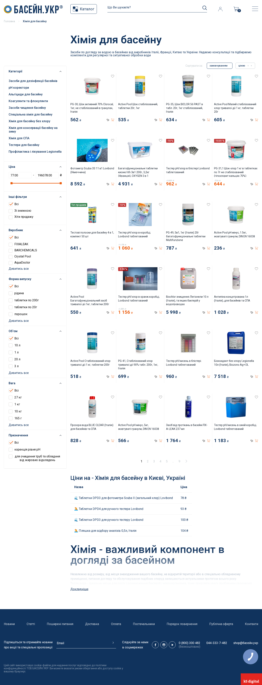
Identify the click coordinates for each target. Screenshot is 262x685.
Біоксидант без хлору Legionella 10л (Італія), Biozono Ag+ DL (234, 362)
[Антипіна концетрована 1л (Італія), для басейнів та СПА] (236, 278)
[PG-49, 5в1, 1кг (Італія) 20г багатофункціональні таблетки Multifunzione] (188, 214)
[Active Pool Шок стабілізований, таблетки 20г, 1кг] (140, 86)
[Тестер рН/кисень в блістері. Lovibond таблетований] (188, 342)
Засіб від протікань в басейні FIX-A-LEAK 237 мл (187, 427)
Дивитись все (19, 268)
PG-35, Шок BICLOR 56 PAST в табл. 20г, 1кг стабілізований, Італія (184, 108)
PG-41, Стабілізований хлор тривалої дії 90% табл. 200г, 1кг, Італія (138, 364)
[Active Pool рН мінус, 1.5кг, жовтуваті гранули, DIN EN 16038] (236, 214)
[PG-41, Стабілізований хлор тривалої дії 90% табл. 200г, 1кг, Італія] (140, 342)
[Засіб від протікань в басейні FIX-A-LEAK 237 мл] (188, 407)
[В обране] (112, 76)
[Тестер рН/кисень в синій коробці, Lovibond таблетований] (236, 407)
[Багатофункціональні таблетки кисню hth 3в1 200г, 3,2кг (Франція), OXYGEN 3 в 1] (140, 150)
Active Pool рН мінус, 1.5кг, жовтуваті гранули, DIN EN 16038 (234, 234)
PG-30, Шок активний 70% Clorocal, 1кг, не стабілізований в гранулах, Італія (92, 108)
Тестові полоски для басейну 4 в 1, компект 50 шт (92, 234)
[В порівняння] (108, 119)
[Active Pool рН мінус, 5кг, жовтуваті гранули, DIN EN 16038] (140, 407)
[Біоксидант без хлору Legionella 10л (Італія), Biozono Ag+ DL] (236, 342)
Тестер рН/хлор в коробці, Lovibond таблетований (134, 234)
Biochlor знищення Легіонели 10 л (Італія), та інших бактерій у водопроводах (187, 300)
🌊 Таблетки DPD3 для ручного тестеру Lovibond (108, 520)
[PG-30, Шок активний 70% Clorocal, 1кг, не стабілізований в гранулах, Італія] (92, 86)
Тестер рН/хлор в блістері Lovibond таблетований (188, 170)
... (173, 461)
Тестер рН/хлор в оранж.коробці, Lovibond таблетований (139, 298)
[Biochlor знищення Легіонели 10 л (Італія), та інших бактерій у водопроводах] (188, 278)
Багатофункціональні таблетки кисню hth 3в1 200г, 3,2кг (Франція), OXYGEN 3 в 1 (138, 172)
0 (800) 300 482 (189, 643)
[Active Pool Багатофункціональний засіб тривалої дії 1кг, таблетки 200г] (92, 278)
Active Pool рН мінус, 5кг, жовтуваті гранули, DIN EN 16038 (138, 427)
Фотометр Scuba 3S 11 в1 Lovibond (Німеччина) (92, 170)
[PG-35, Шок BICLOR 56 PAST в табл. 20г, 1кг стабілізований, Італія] (188, 86)
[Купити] (112, 119)
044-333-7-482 (216, 643)
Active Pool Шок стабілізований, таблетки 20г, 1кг (138, 106)
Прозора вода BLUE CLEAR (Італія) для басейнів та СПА (91, 427)
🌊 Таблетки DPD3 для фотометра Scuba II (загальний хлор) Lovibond (123, 498)
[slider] (11, 183)
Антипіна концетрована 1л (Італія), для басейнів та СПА (232, 298)
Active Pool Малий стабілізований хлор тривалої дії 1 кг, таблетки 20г (235, 108)
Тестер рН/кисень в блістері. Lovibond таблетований (184, 362)
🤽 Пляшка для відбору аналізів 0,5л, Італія (105, 531)
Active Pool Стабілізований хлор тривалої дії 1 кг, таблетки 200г (90, 362)
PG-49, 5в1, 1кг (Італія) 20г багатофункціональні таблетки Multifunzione (185, 236)
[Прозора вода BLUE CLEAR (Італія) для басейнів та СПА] (92, 407)
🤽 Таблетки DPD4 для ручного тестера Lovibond (108, 509)
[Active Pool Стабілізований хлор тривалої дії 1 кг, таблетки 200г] (92, 342)
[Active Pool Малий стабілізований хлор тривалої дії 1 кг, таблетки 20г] (236, 86)
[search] (204, 8)
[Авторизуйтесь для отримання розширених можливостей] (220, 9)
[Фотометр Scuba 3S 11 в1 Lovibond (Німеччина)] (92, 150)
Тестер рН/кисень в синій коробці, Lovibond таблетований (235, 427)
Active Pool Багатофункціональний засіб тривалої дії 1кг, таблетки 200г (89, 300)
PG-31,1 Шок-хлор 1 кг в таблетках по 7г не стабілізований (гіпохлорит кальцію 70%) (235, 172)
